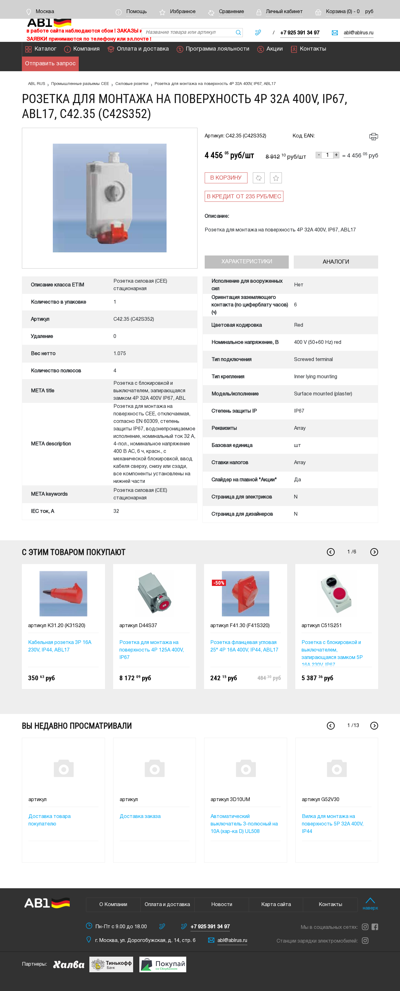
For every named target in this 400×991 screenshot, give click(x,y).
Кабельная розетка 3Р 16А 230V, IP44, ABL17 (59, 646)
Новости (221, 905)
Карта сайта (276, 905)
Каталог (45, 49)
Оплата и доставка (143, 49)
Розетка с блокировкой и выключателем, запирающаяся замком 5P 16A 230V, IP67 (332, 654)
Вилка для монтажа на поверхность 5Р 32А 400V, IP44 (332, 824)
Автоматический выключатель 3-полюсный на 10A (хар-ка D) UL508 (244, 824)
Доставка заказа (140, 817)
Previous (330, 552)
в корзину (226, 178)
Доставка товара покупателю (49, 820)
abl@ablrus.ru (358, 33)
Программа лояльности (217, 49)
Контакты (313, 49)
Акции (275, 49)
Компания (86, 49)
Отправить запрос (50, 64)
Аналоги (336, 262)
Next (374, 552)
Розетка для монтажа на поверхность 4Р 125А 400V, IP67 (151, 650)
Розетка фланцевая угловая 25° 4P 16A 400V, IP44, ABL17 (244, 646)
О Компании (113, 905)
